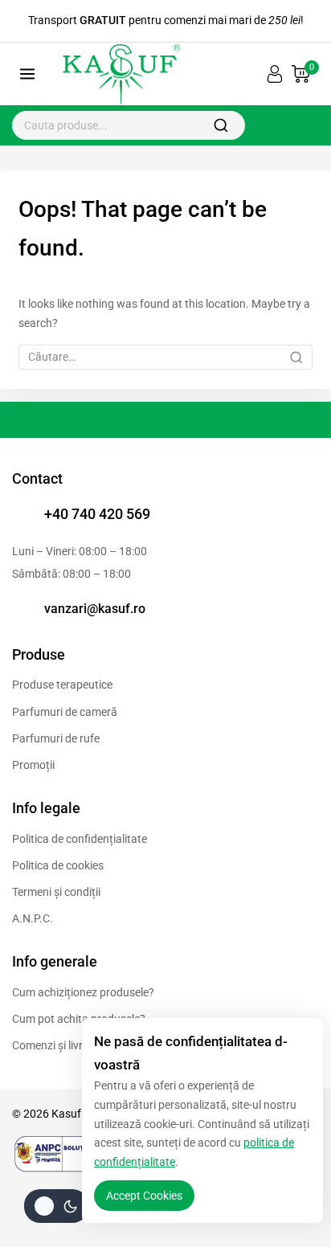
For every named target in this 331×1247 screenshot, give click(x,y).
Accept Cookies (144, 1195)
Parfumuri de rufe (56, 738)
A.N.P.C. (32, 918)
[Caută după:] (165, 356)
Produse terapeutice (62, 684)
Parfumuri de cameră (64, 711)
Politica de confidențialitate (79, 838)
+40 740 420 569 (97, 513)
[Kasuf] (119, 74)
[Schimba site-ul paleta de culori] (56, 1206)
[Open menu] (27, 74)
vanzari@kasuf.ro (94, 608)
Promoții (33, 764)
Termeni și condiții (56, 891)
